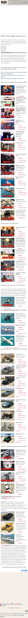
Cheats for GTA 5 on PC (3, 52)
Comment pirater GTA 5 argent (7, 109)
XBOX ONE (14, 52)
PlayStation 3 (19, 52)
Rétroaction (2, 616)
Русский (3, 604)
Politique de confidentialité (18, 615)
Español (20, 604)
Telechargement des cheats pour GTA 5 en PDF (14, 567)
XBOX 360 (24, 52)
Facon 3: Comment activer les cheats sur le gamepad (12, 78)
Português (3, 605)
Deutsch (14, 604)
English (8, 604)
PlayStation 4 (8, 52)
